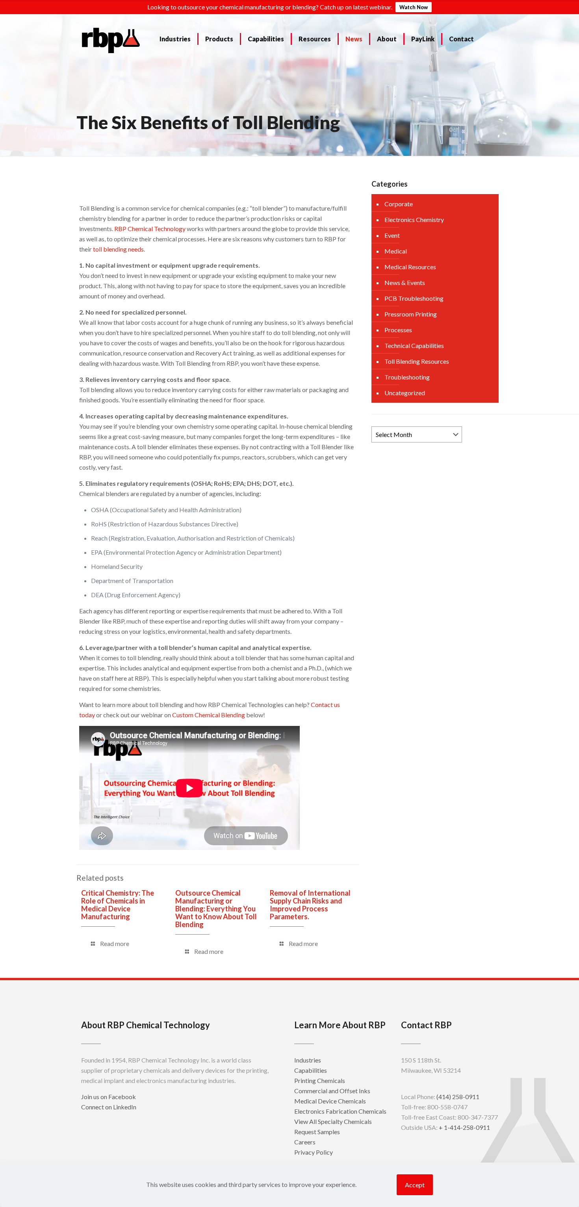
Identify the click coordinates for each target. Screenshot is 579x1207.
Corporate (398, 203)
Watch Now (413, 7)
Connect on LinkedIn (108, 1107)
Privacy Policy (313, 1152)
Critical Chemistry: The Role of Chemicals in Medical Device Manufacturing (117, 905)
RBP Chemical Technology (150, 228)
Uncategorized (404, 392)
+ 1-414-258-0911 (464, 1127)
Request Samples (317, 1131)
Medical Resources (410, 266)
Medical (395, 251)
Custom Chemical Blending (208, 714)
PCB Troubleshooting (414, 298)
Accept (415, 1184)
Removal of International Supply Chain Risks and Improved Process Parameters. (310, 905)
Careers (304, 1142)
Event (392, 235)
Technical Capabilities (414, 345)
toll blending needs (118, 249)
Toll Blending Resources (416, 361)
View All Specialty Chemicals (333, 1121)
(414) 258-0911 (457, 1096)
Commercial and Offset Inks (332, 1090)
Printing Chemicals (319, 1080)
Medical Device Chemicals (330, 1101)
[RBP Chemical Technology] (111, 39)
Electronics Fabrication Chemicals (340, 1111)
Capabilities (310, 1070)
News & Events (404, 282)
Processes (398, 329)
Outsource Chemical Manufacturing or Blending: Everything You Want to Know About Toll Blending (216, 909)
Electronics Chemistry (414, 219)
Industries (307, 1060)
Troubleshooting (407, 377)
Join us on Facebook (108, 1096)
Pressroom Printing (410, 314)
